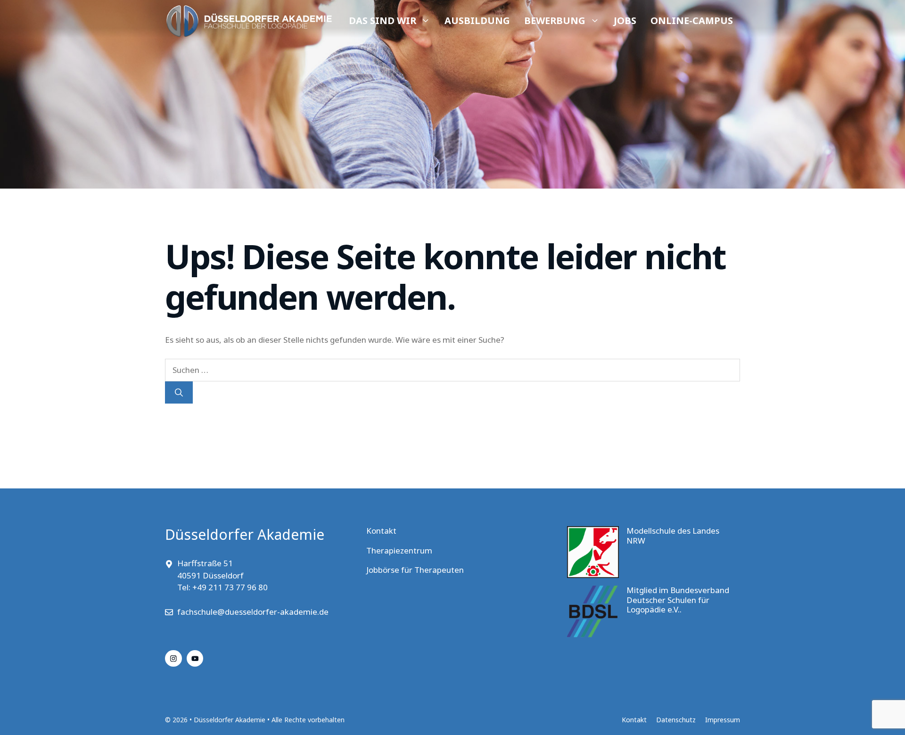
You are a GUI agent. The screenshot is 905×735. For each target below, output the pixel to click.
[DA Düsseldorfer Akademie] (248, 21)
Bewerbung (554, 20)
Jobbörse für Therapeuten (415, 569)
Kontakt (381, 530)
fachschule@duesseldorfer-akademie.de (253, 611)
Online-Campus (691, 20)
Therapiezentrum (399, 550)
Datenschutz (676, 719)
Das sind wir (382, 20)
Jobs (625, 20)
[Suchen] (179, 392)
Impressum (722, 719)
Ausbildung (477, 20)
